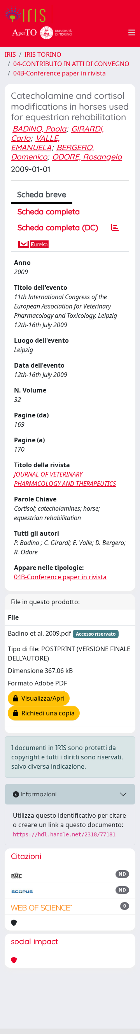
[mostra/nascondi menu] (131, 33)
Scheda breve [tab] (41, 194)
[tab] (115, 227)
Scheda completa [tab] (49, 211)
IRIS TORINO (42, 54)
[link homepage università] (42, 32)
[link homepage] (28, 14)
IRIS (10, 54)
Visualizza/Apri (41, 698)
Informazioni (37, 794)
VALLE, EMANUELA (35, 142)
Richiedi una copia (46, 713)
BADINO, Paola (39, 128)
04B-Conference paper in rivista (59, 73)
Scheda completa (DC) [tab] (58, 227)
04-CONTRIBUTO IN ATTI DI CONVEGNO (71, 64)
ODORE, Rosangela (87, 156)
